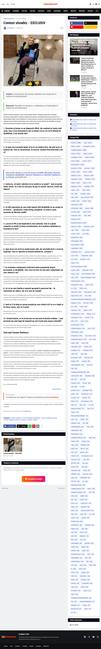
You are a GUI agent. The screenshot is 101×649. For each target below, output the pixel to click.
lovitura (85, 547)
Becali (74, 401)
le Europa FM (76, 284)
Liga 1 (75, 230)
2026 (74, 197)
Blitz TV (84, 448)
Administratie (77, 332)
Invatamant (76, 179)
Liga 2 (74, 445)
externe (87, 153)
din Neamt (89, 226)
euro (74, 386)
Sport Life (75, 459)
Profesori (75, 383)
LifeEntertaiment (77, 426)
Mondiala (85, 445)
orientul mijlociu (77, 561)
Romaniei (85, 579)
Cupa (90, 408)
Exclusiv (23, 419)
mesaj (82, 568)
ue (73, 612)
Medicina (82, 11)
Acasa (3, 4)
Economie (16, 11)
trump (83, 306)
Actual (85, 230)
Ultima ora (76, 226)
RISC (74, 514)
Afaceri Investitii (87, 510)
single (75, 343)
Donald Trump (76, 521)
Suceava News (77, 244)
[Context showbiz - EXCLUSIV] (12, 445)
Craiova (75, 441)
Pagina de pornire (8, 18)
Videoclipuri (76, 346)
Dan (92, 339)
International (89, 146)
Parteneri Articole (78, 328)
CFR (74, 565)
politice (88, 310)
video (74, 354)
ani (74, 306)
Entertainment (76, 434)
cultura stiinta (76, 376)
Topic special (90, 292)
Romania (7, 11)
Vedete (65, 11)
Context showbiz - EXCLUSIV (12, 453)
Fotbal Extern (76, 248)
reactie (74, 572)
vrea (74, 532)
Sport (49, 11)
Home (6, 646)
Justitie (75, 201)
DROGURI (75, 423)
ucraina (75, 270)
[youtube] (96, 4)
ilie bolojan (87, 350)
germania (89, 543)
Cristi (83, 565)
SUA (74, 379)
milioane (75, 550)
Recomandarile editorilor (79, 416)
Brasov (89, 208)
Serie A (91, 488)
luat (83, 539)
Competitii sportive (78, 150)
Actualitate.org (27, 411)
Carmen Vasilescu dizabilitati (31, 418)
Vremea (75, 456)
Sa (92, 514)
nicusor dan (90, 335)
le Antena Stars (77, 314)
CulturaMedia (76, 558)
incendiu (75, 397)
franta (74, 507)
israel (84, 321)
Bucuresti (85, 507)
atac (74, 499)
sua (74, 259)
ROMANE (75, 474)
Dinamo (85, 441)
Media (74, 579)
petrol (85, 550)
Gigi (74, 405)
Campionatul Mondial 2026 (80, 372)
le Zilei (87, 212)
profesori (75, 390)
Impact (74, 412)
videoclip (88, 357)
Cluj (85, 463)
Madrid (83, 496)
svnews (75, 234)
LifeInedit (75, 310)
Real (88, 558)
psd (82, 379)
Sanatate (89, 168)
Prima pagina (76, 241)
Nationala (75, 303)
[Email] (37, 426)
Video (85, 343)
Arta (74, 193)
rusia (74, 277)
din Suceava (76, 357)
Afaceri (87, 172)
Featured (75, 219)
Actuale (89, 317)
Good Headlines (52, 397)
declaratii (84, 536)
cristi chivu (87, 474)
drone (88, 609)
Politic (86, 190)
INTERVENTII (76, 525)
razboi (89, 284)
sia (85, 481)
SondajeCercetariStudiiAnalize (81, 598)
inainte (74, 547)
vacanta (85, 518)
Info (8, 4)
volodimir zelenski (77, 488)
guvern (74, 394)
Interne (87, 590)
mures (75, 274)
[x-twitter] (93, 4)
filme (74, 539)
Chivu (90, 554)
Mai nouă (5, 488)
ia (82, 386)
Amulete (38, 646)
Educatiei (75, 605)
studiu (86, 470)
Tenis (84, 354)
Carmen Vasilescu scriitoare (11, 419)
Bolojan (75, 361)
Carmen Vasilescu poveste (49, 418)
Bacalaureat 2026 (77, 554)
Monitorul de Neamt (78, 223)
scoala (83, 499)
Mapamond (57, 11)
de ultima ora (86, 394)
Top (88, 295)
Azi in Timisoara (88, 274)
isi (73, 568)
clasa (74, 587)
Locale (74, 467)
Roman (83, 532)
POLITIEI (75, 481)
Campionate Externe (78, 339)
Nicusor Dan (76, 609)
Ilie (85, 423)
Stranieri (75, 583)
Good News (85, 576)
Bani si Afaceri (87, 197)
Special (88, 346)
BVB (74, 321)
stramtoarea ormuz (78, 485)
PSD (74, 368)
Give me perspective (79, 266)
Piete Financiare (77, 281)
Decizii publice (77, 164)
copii (86, 459)
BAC (89, 561)
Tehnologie (87, 390)
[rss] (99, 4)
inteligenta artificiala (78, 437)
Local (74, 255)
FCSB (83, 288)
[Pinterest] (34, 426)
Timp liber (89, 525)
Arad (87, 215)
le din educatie (77, 325)
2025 (74, 496)
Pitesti (75, 263)
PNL (82, 405)
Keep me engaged (88, 277)
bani (74, 536)
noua (84, 528)
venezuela (75, 470)
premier (84, 452)
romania (86, 397)
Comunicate (76, 317)
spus (74, 419)
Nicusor (86, 383)
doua (74, 477)
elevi (74, 452)
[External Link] (56, 389)
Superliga (89, 186)
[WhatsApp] (30, 426)
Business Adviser (77, 408)
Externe (75, 146)
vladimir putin (76, 430)
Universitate (87, 583)
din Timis (88, 303)
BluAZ (31, 646)
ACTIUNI (75, 463)
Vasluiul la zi (86, 503)
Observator (87, 270)
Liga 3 (74, 594)
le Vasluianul (87, 456)
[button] (3, 10)
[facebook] (90, 4)
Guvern (86, 161)
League (86, 605)
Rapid (92, 437)
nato (91, 492)
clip (89, 365)
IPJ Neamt (75, 590)
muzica (84, 587)
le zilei (75, 161)
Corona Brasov (86, 401)
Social (87, 183)
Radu (83, 514)
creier (92, 565)
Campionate (86, 255)
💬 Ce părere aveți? (33, 479)
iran (86, 234)
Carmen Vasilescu (21, 18)
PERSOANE (85, 477)
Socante (90, 11)
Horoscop (89, 252)
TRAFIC (84, 419)
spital (74, 448)
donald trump (76, 237)
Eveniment (76, 215)
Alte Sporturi (76, 335)
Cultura (32, 11)
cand (84, 467)
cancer (74, 518)
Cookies (24, 646)
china (90, 426)
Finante (75, 172)
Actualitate (76, 157)
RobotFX (46, 646)
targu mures (76, 295)
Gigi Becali (89, 376)
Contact (13, 4)
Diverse (8, 16)
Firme (74, 503)
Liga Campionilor (77, 365)
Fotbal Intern (76, 204)
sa (74, 288)
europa (74, 528)
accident (86, 361)
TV (91, 405)
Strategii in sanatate (78, 492)
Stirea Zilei (76, 292)
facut (91, 328)
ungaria (85, 572)
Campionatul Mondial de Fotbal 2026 (83, 299)
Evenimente (76, 252)
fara (74, 601)
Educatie (73, 11)
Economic (85, 259)
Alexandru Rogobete (87, 601)
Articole (91, 314)
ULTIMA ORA (76, 208)
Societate (41, 11)
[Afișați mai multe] (41, 426)
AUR (74, 576)
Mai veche (61, 488)
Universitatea (76, 543)
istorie (74, 510)
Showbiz (48, 173)
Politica (24, 11)
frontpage (75, 350)
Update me (76, 186)
